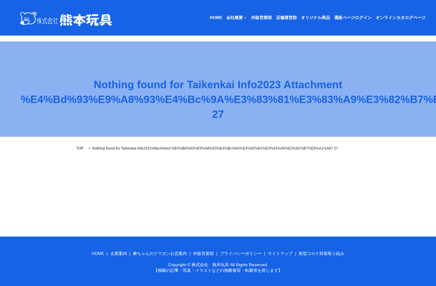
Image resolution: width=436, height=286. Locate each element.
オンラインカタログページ (401, 17)
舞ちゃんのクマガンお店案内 (160, 253)
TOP (79, 148)
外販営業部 (261, 17)
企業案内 (118, 253)
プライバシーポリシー (241, 253)
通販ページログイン (353, 17)
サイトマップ (280, 253)
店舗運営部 (286, 17)
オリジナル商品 (315, 17)
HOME (216, 17)
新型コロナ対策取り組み (321, 253)
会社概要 (234, 17)
